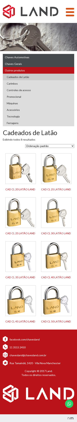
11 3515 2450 (17, 347)
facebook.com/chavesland (24, 339)
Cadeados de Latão (18, 77)
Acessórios (13, 109)
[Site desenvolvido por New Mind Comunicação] (69, 418)
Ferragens (13, 123)
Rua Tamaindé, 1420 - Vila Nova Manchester (35, 363)
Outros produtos (15, 70)
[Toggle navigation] (70, 12)
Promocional (14, 96)
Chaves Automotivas (17, 57)
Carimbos (12, 83)
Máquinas (12, 103)
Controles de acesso (19, 90)
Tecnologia (13, 116)
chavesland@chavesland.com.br (27, 355)
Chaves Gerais (13, 63)
